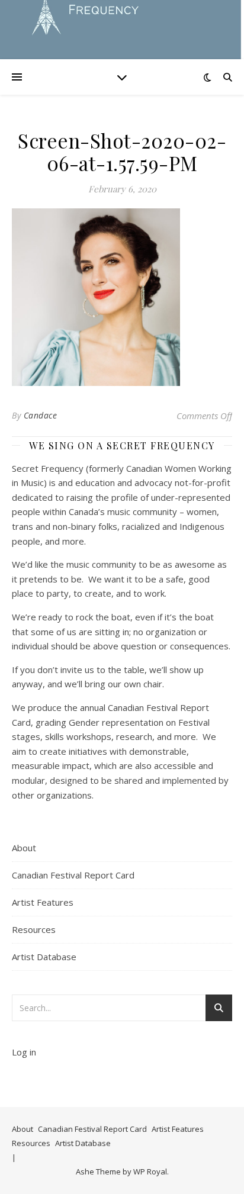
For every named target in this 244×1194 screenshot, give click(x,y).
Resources (34, 929)
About (24, 848)
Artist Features (42, 902)
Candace (40, 415)
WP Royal (150, 1171)
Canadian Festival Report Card (73, 875)
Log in (24, 1052)
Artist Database (44, 957)
